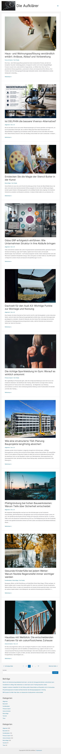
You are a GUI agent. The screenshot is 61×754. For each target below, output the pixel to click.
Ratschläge (8, 183)
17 (38, 666)
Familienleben (8, 580)
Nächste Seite (53, 666)
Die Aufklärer (27, 6)
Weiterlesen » (8, 76)
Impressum (39, 750)
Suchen (5, 670)
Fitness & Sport (9, 377)
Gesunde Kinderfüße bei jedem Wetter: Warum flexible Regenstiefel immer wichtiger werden (29, 573)
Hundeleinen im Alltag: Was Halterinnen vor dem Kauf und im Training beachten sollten (25, 684)
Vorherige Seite (8, 666)
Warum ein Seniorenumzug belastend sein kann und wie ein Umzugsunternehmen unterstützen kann (28, 682)
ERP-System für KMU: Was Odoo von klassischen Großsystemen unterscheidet (23, 692)
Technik (5, 716)
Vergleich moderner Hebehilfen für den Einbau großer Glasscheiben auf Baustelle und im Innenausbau (29, 687)
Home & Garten (9, 60)
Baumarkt (5, 703)
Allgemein (7, 124)
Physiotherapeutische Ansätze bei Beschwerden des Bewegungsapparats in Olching (24, 689)
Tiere (4, 718)
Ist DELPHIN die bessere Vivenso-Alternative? (30, 121)
